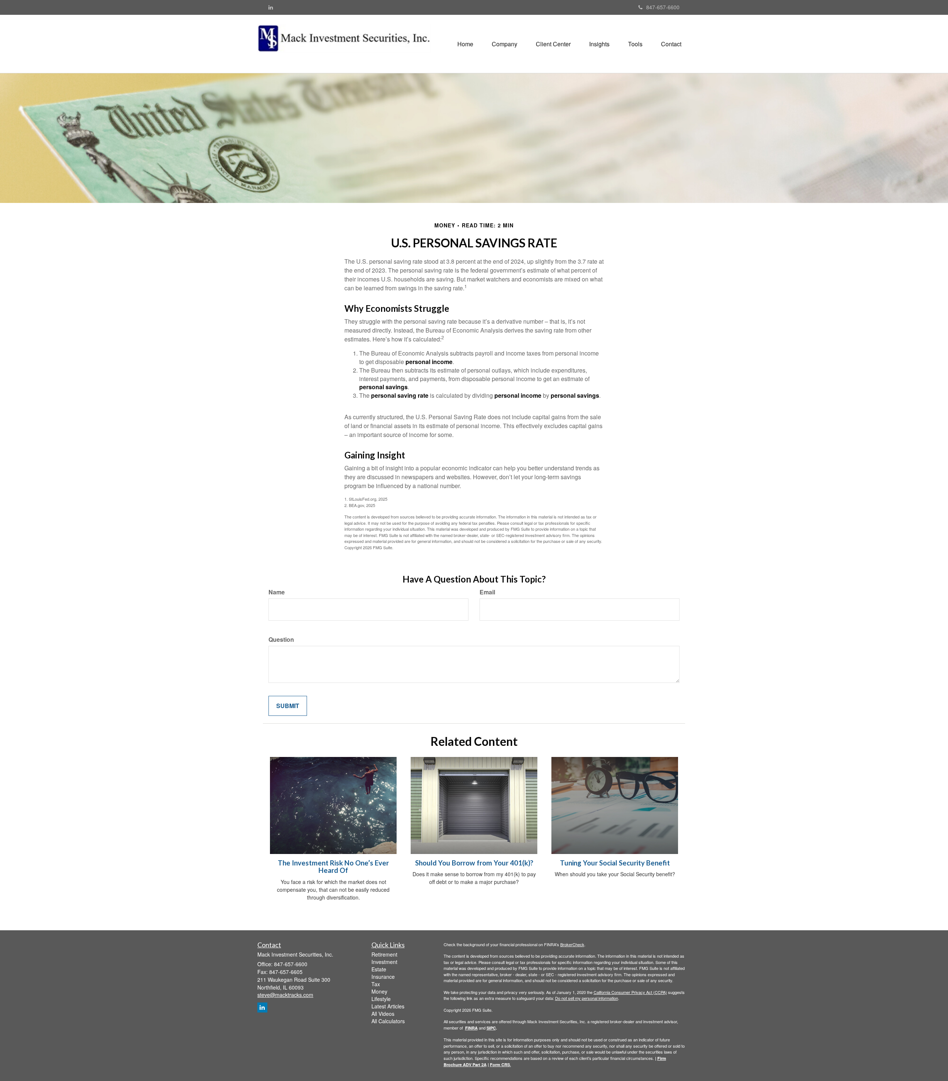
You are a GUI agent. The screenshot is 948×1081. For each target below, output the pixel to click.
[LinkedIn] (270, 7)
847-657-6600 (663, 7)
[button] (505, 44)
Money (379, 991)
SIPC (491, 1028)
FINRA (471, 1028)
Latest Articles (387, 1006)
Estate (378, 969)
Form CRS (500, 1064)
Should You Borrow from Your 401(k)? (474, 863)
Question (281, 639)
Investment (384, 961)
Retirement (384, 954)
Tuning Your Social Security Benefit (615, 863)
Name (276, 592)
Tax (375, 984)
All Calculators (388, 1021)
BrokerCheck (572, 944)
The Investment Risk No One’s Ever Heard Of (333, 867)
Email (487, 592)
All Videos (382, 1013)
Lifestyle (381, 998)
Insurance (383, 976)
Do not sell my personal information (586, 998)
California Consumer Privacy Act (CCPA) (630, 992)
